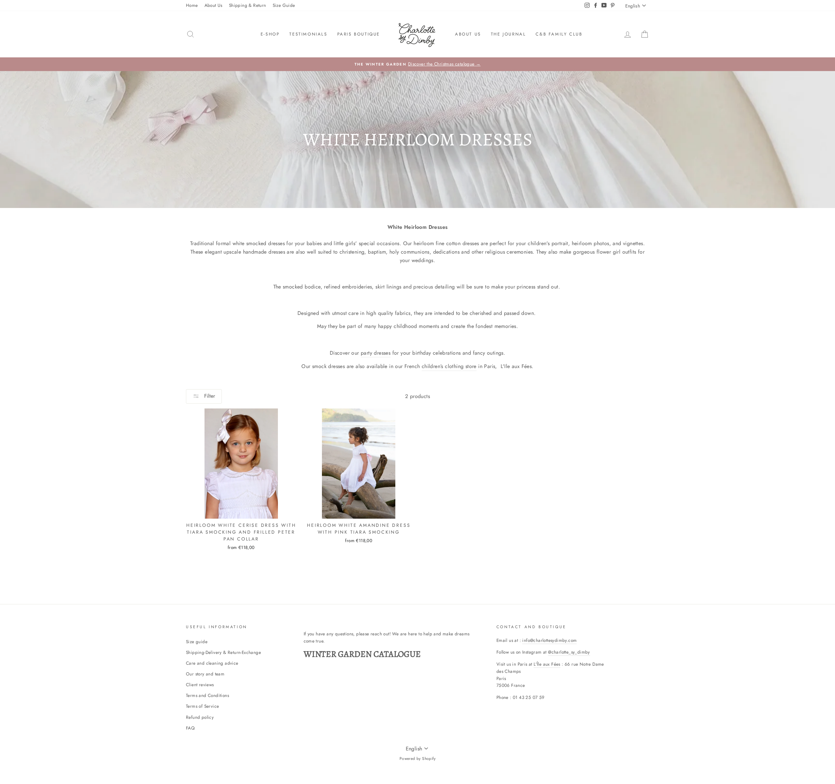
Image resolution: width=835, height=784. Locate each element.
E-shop (270, 34)
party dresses (375, 353)
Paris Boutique (358, 34)
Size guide (196, 641)
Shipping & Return (247, 5)
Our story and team (205, 674)
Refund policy (200, 717)
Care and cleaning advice (212, 663)
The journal (508, 34)
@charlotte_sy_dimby (569, 652)
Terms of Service (202, 706)
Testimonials (308, 34)
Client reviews (200, 684)
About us (468, 34)
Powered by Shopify (417, 759)
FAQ (190, 728)
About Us (213, 5)
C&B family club (559, 34)
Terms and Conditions (207, 695)
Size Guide (284, 5)
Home (192, 5)
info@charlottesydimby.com (549, 640)
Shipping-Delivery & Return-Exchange (223, 652)
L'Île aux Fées (547, 664)
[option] (417, 64)
